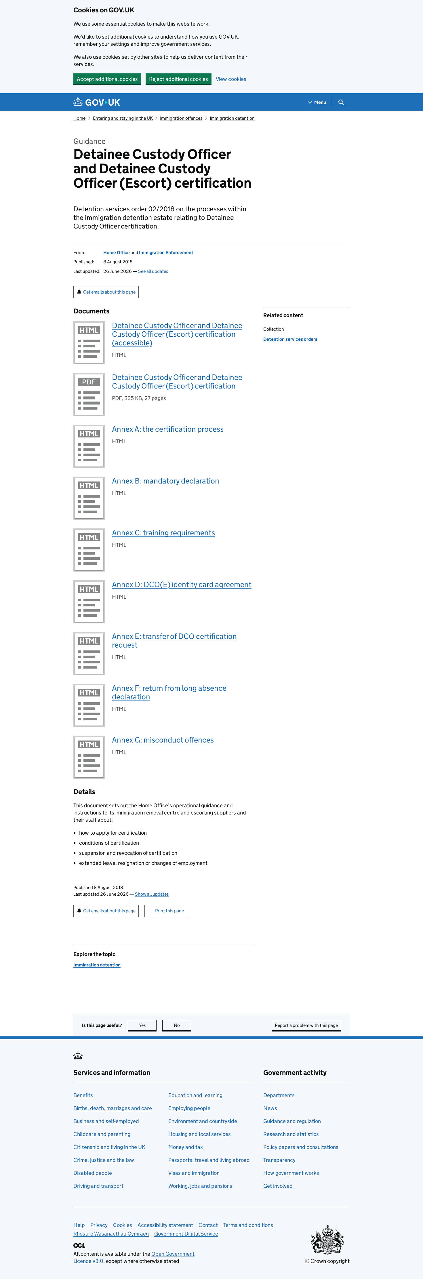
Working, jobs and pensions (200, 1186)
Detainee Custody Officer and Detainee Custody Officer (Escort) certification (177, 381)
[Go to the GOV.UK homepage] (96, 102)
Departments (279, 1095)
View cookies (231, 79)
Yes (148, 1025)
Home (79, 118)
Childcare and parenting (101, 1134)
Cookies (122, 1225)
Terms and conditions (248, 1225)
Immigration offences (181, 118)
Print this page (169, 910)
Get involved (278, 1186)
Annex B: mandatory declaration (165, 481)
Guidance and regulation (292, 1121)
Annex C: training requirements (163, 532)
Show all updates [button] (152, 894)
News (270, 1108)
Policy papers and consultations (300, 1147)
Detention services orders (290, 339)
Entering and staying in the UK (123, 118)
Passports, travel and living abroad (209, 1160)
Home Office (116, 252)
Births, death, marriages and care (112, 1108)
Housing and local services (199, 1134)
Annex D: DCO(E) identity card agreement (181, 584)
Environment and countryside (202, 1121)
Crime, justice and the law (103, 1160)
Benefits (83, 1095)
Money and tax (185, 1147)
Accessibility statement (165, 1225)
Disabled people (92, 1173)
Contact (208, 1225)
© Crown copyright (327, 1261)
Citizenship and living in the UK (109, 1147)
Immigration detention (232, 118)
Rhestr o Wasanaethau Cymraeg (111, 1233)
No (182, 1025)
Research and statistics (291, 1134)
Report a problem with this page (306, 1025)
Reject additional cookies (178, 79)
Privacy (99, 1225)
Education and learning (195, 1095)
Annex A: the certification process (168, 429)
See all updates (153, 271)
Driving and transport (98, 1186)
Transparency (279, 1160)
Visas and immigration (194, 1173)
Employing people (189, 1108)
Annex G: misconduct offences (163, 740)
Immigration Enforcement (166, 252)
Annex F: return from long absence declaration (169, 692)
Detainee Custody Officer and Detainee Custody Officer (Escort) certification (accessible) (177, 334)
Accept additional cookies (107, 79)
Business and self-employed (106, 1121)
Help (79, 1225)
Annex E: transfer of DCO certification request (174, 640)
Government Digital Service (186, 1233)
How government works (291, 1173)
